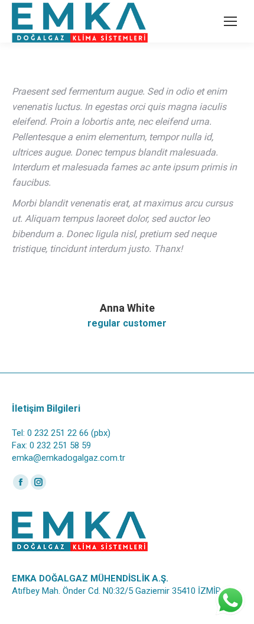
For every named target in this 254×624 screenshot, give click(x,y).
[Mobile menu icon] (230, 21)
